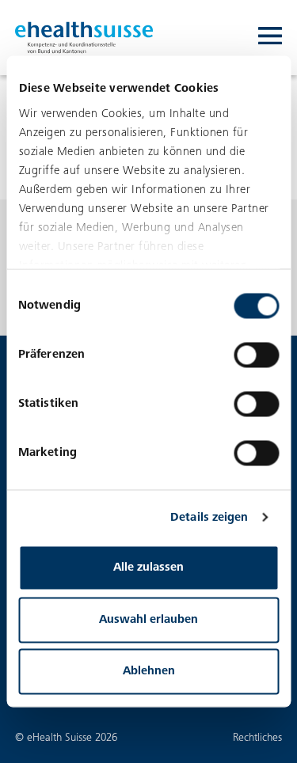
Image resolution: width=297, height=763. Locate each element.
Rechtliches (257, 738)
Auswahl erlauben (148, 619)
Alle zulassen (148, 568)
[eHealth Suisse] (84, 37)
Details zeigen (209, 517)
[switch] (256, 355)
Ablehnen (149, 672)
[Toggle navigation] (270, 38)
